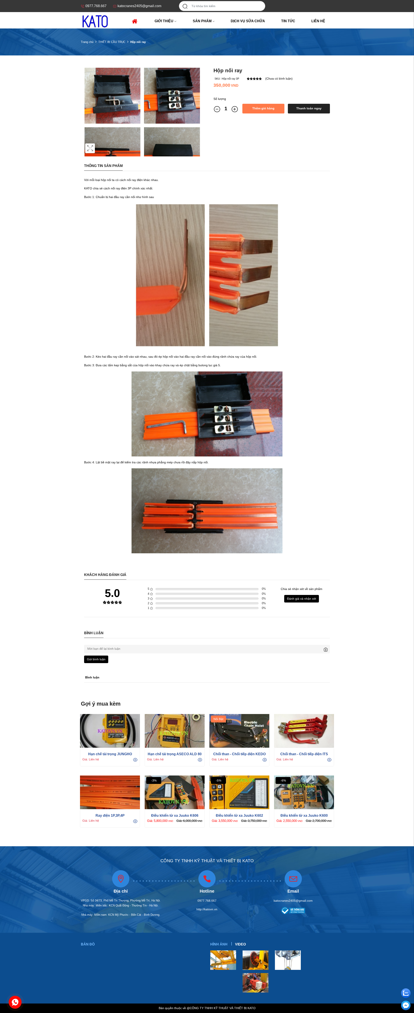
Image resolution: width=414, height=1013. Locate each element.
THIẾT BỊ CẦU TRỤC (111, 42)
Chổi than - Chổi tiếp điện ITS (304, 754)
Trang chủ (87, 42)
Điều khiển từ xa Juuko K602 (239, 815)
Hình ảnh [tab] (218, 944)
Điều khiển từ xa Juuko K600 (304, 815)
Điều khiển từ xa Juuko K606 (174, 815)
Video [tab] (240, 944)
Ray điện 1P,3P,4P (110, 815)
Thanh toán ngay (308, 108)
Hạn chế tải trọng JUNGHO (110, 754)
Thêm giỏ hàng (263, 108)
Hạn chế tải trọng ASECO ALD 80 (175, 754)
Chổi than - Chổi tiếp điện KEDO (239, 754)
